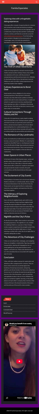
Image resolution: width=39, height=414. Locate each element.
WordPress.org (8, 313)
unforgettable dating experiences (13, 36)
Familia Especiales (19, 8)
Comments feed (8, 309)
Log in (5, 303)
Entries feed (7, 306)
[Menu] (3, 2)
